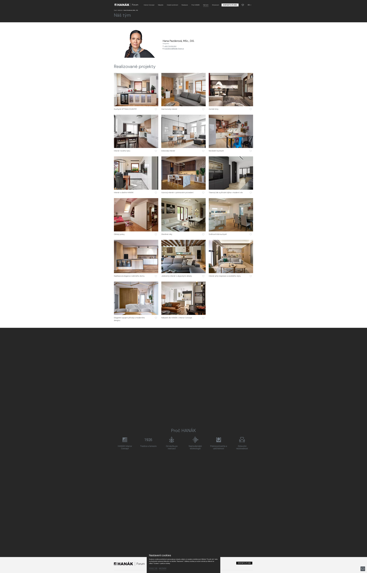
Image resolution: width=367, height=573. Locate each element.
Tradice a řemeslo (148, 446)
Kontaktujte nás (244, 563)
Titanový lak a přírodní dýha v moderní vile (226, 192)
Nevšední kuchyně (216, 151)
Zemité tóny (213, 109)
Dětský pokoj (119, 234)
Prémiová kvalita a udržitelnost (218, 447)
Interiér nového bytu (122, 151)
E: (163, 49)
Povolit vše (153, 568)
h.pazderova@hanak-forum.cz (174, 49)
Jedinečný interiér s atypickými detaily (176, 276)
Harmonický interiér (169, 109)
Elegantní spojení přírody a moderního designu (129, 319)
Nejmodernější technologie (195, 447)
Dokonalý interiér (168, 151)
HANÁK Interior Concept (125, 447)
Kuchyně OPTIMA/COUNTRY (125, 109)
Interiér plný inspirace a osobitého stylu (225, 276)
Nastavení (162, 568)
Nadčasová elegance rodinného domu (129, 276)
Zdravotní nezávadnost (242, 447)
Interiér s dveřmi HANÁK (124, 192)
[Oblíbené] (243, 5)
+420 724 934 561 (170, 46)
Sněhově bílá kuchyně (218, 234)
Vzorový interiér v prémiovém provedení (177, 192)
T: (163, 46)
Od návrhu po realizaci (172, 447)
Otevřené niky (166, 234)
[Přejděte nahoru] (363, 562)
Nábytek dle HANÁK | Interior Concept (176, 318)
